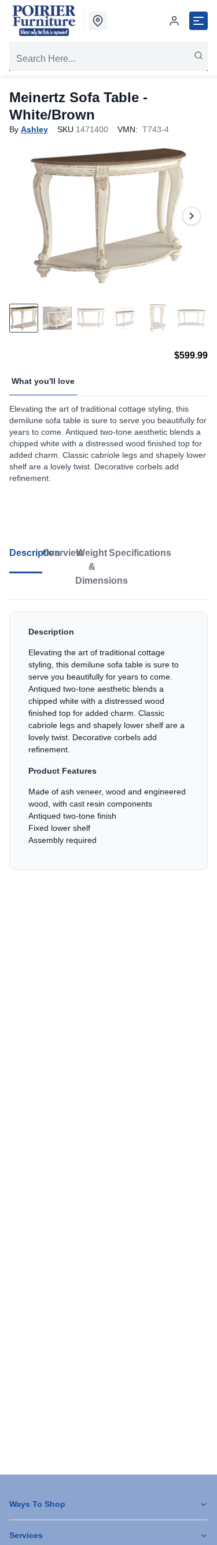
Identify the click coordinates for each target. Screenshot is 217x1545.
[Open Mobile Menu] (198, 21)
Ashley (34, 129)
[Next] (191, 216)
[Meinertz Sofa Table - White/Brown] (108, 215)
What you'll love (43, 381)
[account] (174, 21)
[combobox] (108, 59)
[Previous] (25, 216)
